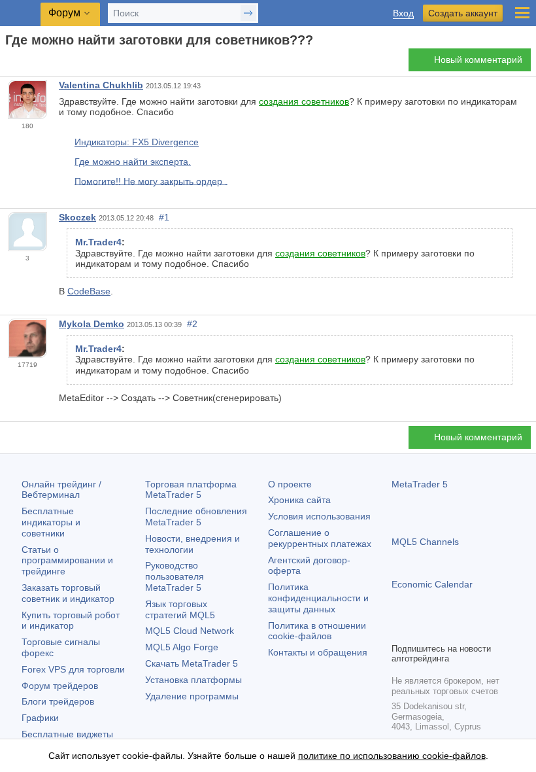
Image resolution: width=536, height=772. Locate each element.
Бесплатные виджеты (67, 734)
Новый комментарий (478, 59)
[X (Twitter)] (441, 631)
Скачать (191, 663)
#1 (164, 217)
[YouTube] (462, 631)
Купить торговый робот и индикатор (71, 620)
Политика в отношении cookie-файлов (317, 631)
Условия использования (319, 516)
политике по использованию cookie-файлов (392, 755)
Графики (40, 717)
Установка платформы (193, 680)
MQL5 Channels (425, 541)
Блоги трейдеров (58, 701)
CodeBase (88, 291)
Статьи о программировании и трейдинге (67, 560)
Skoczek (77, 217)
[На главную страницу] (9, 63)
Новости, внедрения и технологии (192, 544)
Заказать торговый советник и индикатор (68, 593)
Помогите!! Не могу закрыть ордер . (151, 180)
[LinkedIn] (483, 631)
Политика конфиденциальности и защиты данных (318, 598)
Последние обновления (196, 516)
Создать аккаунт (462, 13)
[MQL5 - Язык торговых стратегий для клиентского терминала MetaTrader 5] (20, 13)
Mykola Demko (91, 324)
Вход (403, 13)
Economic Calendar (432, 584)
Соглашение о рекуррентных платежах (319, 538)
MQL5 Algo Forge (181, 647)
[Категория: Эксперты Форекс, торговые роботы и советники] (25, 63)
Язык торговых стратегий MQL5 (180, 609)
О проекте (290, 484)
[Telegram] (420, 631)
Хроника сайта (299, 500)
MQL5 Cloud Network (189, 630)
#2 (192, 324)
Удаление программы (192, 696)
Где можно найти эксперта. (133, 161)
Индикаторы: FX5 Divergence (137, 142)
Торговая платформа (191, 489)
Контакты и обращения (317, 652)
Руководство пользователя (174, 576)
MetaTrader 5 (420, 484)
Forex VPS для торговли (73, 669)
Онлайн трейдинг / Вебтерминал (61, 489)
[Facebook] (399, 631)
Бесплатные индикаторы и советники (51, 522)
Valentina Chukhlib (101, 85)
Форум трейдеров (60, 685)
